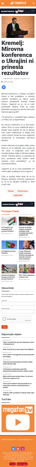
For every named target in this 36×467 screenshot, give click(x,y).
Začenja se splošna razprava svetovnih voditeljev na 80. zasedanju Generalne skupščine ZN (26, 231)
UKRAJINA (18, 195)
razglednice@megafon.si (25, 439)
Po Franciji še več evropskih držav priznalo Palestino (8, 229)
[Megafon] (18, 3)
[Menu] (3, 4)
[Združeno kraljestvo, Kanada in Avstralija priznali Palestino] (9, 268)
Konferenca (23, 191)
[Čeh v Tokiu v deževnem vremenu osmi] (26, 268)
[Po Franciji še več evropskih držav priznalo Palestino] (9, 221)
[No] (33, 459)
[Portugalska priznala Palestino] (9, 244)
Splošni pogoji (22, 464)
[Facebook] (4, 87)
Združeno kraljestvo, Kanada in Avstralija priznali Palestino (8, 277)
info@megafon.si (12, 439)
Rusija (11, 191)
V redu (12, 464)
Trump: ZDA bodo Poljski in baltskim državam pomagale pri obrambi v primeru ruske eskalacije (26, 255)
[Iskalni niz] (33, 4)
